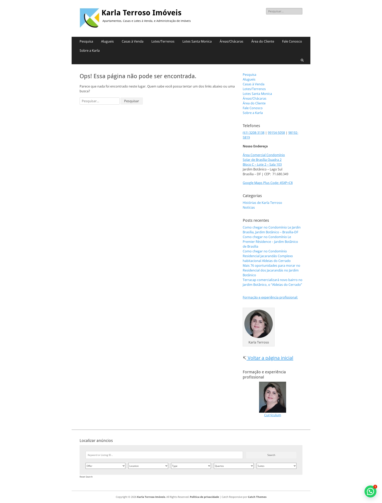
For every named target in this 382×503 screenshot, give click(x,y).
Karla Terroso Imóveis (141, 12)
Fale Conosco (292, 41)
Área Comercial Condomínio (264, 155)
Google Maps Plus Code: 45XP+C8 (268, 183)
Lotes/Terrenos (162, 41)
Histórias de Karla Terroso (262, 202)
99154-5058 (276, 132)
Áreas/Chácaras (231, 41)
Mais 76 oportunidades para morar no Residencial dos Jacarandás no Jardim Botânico (271, 270)
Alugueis (107, 41)
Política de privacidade (204, 497)
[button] (370, 491)
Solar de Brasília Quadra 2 (262, 160)
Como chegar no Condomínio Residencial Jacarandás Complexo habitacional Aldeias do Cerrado (268, 256)
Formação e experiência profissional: (270, 297)
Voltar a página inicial (270, 358)
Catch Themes (257, 497)
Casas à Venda (132, 41)
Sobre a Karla (90, 50)
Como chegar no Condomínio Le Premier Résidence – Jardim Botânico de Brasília (270, 242)
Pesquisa (86, 41)
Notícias (249, 207)
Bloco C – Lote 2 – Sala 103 (262, 164)
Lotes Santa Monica (197, 41)
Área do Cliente (262, 41)
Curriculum (272, 415)
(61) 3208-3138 (253, 132)
